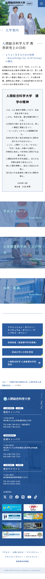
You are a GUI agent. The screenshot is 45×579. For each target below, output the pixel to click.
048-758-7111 (13, 454)
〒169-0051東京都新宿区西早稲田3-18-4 (15, 476)
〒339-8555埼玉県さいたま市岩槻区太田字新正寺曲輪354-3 (20, 447)
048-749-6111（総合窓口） (19, 424)
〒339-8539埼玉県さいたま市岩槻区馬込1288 (17, 419)
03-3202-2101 (13, 481)
